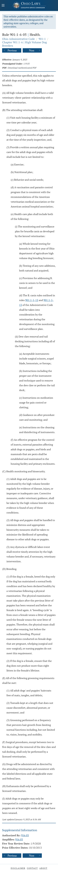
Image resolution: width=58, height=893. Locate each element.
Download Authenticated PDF (22, 67)
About (43, 868)
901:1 (42, 39)
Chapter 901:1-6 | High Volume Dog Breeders (24, 44)
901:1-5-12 (31, 300)
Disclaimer (18, 868)
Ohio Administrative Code (18, 39)
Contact (32, 868)
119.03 (26, 63)
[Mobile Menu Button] (3, 5)
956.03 (25, 835)
